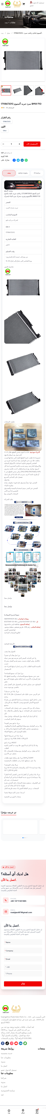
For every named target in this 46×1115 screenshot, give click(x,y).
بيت (2, 33)
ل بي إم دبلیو (8, 153)
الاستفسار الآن (32, 144)
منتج (8, 33)
